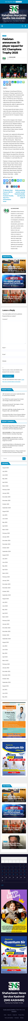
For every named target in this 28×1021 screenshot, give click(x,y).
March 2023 (5, 616)
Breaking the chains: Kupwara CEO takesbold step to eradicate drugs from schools (12, 439)
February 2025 (6, 533)
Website (4, 361)
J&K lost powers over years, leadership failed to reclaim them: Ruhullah (13, 268)
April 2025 (5, 526)
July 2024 (4, 558)
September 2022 (6, 638)
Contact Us (15, 1014)
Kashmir (4, 35)
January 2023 (5, 624)
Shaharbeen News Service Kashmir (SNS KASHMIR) (14, 996)
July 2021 (4, 689)
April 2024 (5, 569)
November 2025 (6, 500)
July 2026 (4, 471)
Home (5, 1014)
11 (6, 871)
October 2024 (5, 547)
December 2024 (6, 540)
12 (9, 871)
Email (4, 354)
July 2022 (4, 646)
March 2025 (5, 529)
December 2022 (6, 627)
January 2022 (5, 667)
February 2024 (6, 576)
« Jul (2, 885)
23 (24, 874)
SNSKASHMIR (12, 57)
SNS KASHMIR (6, 432)
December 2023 (6, 584)
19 (9, 874)
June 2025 (5, 518)
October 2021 (5, 678)
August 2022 (5, 642)
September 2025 (6, 507)
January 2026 (5, 493)
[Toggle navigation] (25, 26)
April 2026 (5, 482)
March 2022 (5, 660)
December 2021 (6, 671)
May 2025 (4, 522)
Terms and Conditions (9, 1017)
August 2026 (5, 467)
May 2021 (4, 696)
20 (13, 874)
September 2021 (6, 682)
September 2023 (6, 595)
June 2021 (5, 693)
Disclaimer (17, 1017)
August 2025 (5, 511)
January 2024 (5, 580)
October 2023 (5, 591)
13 (13, 871)
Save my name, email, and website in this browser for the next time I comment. (12, 371)
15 (21, 871)
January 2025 (5, 536)
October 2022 (5, 635)
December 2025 (6, 496)
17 (2, 874)
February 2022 (6, 664)
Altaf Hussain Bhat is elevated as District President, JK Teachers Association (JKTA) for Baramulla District (13, 427)
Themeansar (13, 1011)
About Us (9, 1014)
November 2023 (6, 587)
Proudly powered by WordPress (9, 1009)
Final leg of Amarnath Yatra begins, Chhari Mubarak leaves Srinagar (13, 298)
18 (6, 874)
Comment (5, 319)
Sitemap (21, 1017)
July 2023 (4, 602)
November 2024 (6, 544)
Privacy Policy (21, 1014)
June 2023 (5, 606)
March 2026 (5, 486)
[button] (22, 26)
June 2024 (5, 562)
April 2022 (5, 656)
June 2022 (5, 649)
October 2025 (5, 504)
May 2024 (4, 566)
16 (24, 871)
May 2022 (4, 653)
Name (4, 347)
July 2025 (4, 515)
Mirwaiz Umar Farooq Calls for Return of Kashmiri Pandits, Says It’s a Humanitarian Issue (8, 196)
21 (17, 874)
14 (17, 871)
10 (2, 871)
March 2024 (5, 573)
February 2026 (6, 489)
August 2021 (5, 686)
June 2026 (5, 475)
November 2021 (6, 675)
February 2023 (6, 620)
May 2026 (4, 478)
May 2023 (4, 609)
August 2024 (5, 555)
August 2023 (5, 598)
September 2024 (6, 551)
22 (21, 874)
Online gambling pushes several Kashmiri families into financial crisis (20, 194)
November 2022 (6, 631)
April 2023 (5, 613)
